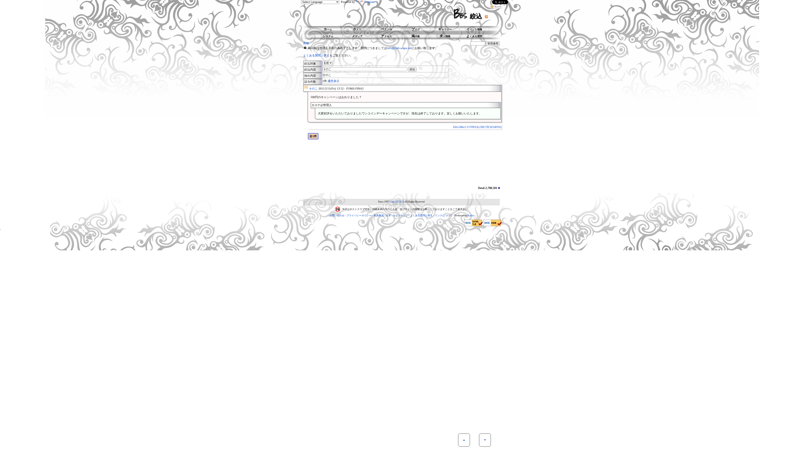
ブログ (416, 29)
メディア (357, 36)
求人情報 (445, 36)
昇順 (306, 43)
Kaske (471, 215)
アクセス (386, 36)
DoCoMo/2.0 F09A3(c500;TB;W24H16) (477, 127)
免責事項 (379, 215)
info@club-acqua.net (399, 48)
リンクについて (443, 215)
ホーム (328, 29)
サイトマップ (400, 215)
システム (327, 36)
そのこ (313, 88)
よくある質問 (474, 36)
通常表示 (333, 81)
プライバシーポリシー (359, 215)
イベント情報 (474, 29)
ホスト (357, 29)
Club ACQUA (397, 201)
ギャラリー (445, 29)
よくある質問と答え (316, 55)
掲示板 (416, 36)
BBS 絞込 (469, 14)
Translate (369, 2)
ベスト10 (386, 29)
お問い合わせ (336, 215)
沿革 (388, 215)
